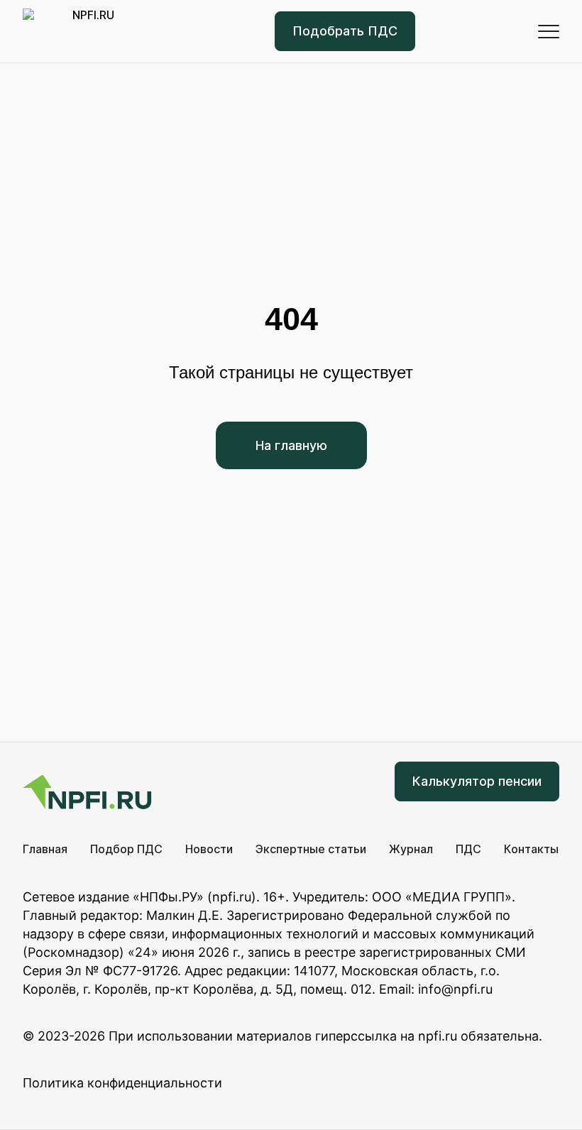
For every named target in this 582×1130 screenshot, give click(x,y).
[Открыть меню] (548, 31)
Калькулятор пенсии (477, 781)
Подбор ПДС (126, 849)
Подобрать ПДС (344, 30)
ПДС (468, 849)
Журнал (411, 849)
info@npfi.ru (455, 989)
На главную (291, 445)
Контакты (531, 849)
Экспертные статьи (311, 849)
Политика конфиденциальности (122, 1082)
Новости (209, 849)
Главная (45, 849)
